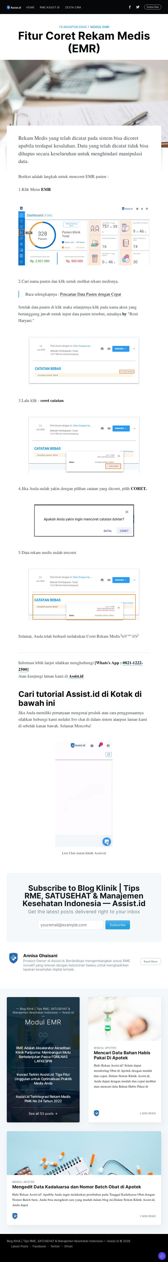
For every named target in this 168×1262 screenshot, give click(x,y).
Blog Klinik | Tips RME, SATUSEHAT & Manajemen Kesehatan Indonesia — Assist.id (63, 1241)
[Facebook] (130, 7)
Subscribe (153, 7)
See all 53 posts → (43, 1113)
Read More (151, 961)
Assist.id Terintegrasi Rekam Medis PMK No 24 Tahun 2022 (43, 1098)
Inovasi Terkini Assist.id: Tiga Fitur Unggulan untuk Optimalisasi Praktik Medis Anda (43, 1078)
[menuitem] (30, 7)
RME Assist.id (50, 7)
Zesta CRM (73, 7)
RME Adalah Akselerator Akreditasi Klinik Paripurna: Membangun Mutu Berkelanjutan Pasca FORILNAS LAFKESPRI (43, 1054)
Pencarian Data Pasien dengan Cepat (90, 294)
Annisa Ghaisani (40, 955)
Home (30, 7)
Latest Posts (19, 1246)
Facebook (39, 1246)
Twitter (55, 1246)
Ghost (68, 1246)
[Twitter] (139, 7)
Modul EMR (99, 27)
